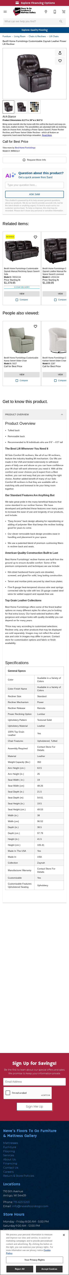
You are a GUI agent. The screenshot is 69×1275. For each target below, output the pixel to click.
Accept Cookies (49, 1269)
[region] (34, 1252)
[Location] (46, 12)
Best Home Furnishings (25, 148)
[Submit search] (61, 21)
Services (8, 1155)
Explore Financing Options (37, 3)
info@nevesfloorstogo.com (30, 1206)
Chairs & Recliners (37, 36)
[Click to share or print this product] (60, 52)
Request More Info (36, 159)
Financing (10, 1163)
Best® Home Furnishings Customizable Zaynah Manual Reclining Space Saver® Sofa (22, 271)
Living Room (20, 36)
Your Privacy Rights (34, 1260)
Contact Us (10, 1167)
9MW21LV (15, 151)
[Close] (63, 1234)
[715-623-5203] (55, 12)
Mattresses (10, 1143)
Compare (24, 300)
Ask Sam (34, 194)
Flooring (9, 1151)
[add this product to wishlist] (60, 61)
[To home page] (24, 11)
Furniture (7, 36)
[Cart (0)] (64, 12)
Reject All (20, 1269)
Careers (8, 1171)
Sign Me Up (34, 1106)
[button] (5, 12)
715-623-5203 (21, 1202)
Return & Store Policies (18, 1175)
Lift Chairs (54, 36)
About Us (9, 1159)
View (21, 294)
